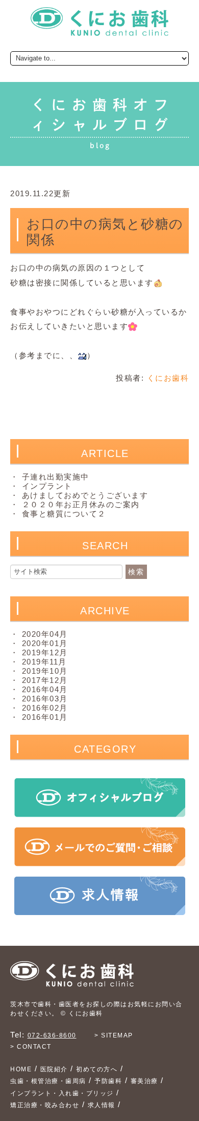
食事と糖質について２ (64, 513)
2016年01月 (45, 717)
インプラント (47, 486)
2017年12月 (45, 680)
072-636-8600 (52, 1035)
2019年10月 (45, 671)
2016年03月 (45, 698)
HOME (21, 1069)
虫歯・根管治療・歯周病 (48, 1081)
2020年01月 (45, 643)
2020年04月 (45, 634)
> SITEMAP (113, 1035)
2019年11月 (44, 661)
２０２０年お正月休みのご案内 (81, 504)
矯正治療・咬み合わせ (44, 1105)
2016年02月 (45, 707)
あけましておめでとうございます (85, 495)
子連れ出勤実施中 (55, 476)
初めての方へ (96, 1069)
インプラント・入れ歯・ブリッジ (62, 1093)
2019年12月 (45, 652)
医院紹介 (54, 1069)
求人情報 (101, 1105)
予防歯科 (108, 1081)
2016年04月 (45, 689)
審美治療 (144, 1081)
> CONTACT (31, 1046)
